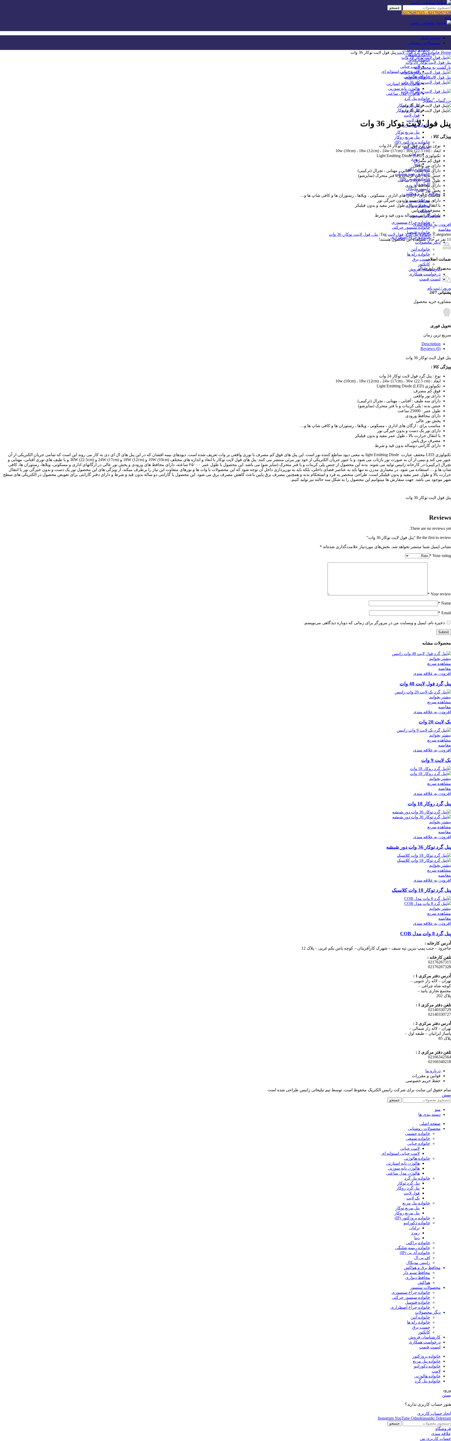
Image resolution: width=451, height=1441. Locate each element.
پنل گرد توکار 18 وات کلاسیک (421, 890)
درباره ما (433, 1071)
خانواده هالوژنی (417, 1158)
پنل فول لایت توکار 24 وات (428, 62)
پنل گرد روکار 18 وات (429, 803)
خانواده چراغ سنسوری (410, 222)
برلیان (414, 1228)
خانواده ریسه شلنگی (412, 1247)
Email (444, 613)
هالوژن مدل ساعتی (403, 1173)
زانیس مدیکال (418, 1262)
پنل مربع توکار (407, 132)
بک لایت (413, 1198)
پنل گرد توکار (408, 1183)
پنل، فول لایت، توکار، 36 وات (353, 234)
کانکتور (424, 264)
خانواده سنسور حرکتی (411, 227)
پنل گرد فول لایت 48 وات (425, 683)
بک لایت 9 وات (436, 760)
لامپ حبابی (410, 66)
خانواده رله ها (418, 254)
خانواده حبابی (418, 1143)
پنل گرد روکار (408, 1188)
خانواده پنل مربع (416, 1203)
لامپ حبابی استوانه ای (400, 1153)
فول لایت (412, 115)
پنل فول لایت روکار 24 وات (428, 77)
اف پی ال (422, 1257)
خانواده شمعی (418, 1138)
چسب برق (421, 259)
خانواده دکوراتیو (416, 1223)
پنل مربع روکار (407, 137)
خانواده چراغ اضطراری (410, 1307)
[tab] (220, 344)
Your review (439, 594)
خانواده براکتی (418, 1243)
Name (444, 603)
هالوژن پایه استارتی (403, 1163)
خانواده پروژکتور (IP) (412, 142)
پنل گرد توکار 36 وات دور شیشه (418, 847)
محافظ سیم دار (416, 1272)
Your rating (440, 555)
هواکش (424, 1282)
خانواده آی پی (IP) (415, 1252)
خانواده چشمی (417, 50)
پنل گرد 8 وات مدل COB (425, 933)
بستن (446, 1095)
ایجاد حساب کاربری (434, 1413)
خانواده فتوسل (417, 1302)
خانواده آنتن (420, 249)
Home (445, 52)
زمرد (415, 1233)
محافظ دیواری (417, 1277)
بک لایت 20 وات (435, 722)
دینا (417, 1238)
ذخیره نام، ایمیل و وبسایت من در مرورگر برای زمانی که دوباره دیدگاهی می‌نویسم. (374, 623)
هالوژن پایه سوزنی (404, 88)
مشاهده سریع (439, 663)
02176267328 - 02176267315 (426, 12)
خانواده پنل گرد (417, 98)
